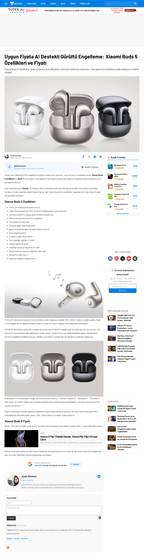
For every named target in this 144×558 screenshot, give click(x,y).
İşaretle (24, 538)
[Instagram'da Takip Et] (116, 258)
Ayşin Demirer (15, 156)
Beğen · (10, 538)
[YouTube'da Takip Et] (129, 258)
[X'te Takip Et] (122, 258)
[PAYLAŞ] (84, 158)
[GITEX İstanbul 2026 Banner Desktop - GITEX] (72, 8)
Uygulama (31, 3)
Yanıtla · (17, 538)
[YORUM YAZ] (95, 158)
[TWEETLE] (89, 158)
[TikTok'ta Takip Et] (135, 258)
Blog (63, 3)
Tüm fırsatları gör (123, 213)
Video (72, 3)
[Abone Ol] (100, 156)
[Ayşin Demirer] (13, 476)
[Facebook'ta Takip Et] (110, 258)
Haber (53, 3)
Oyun (43, 3)
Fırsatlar (85, 3)
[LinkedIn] (99, 476)
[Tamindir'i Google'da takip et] (54, 464)
